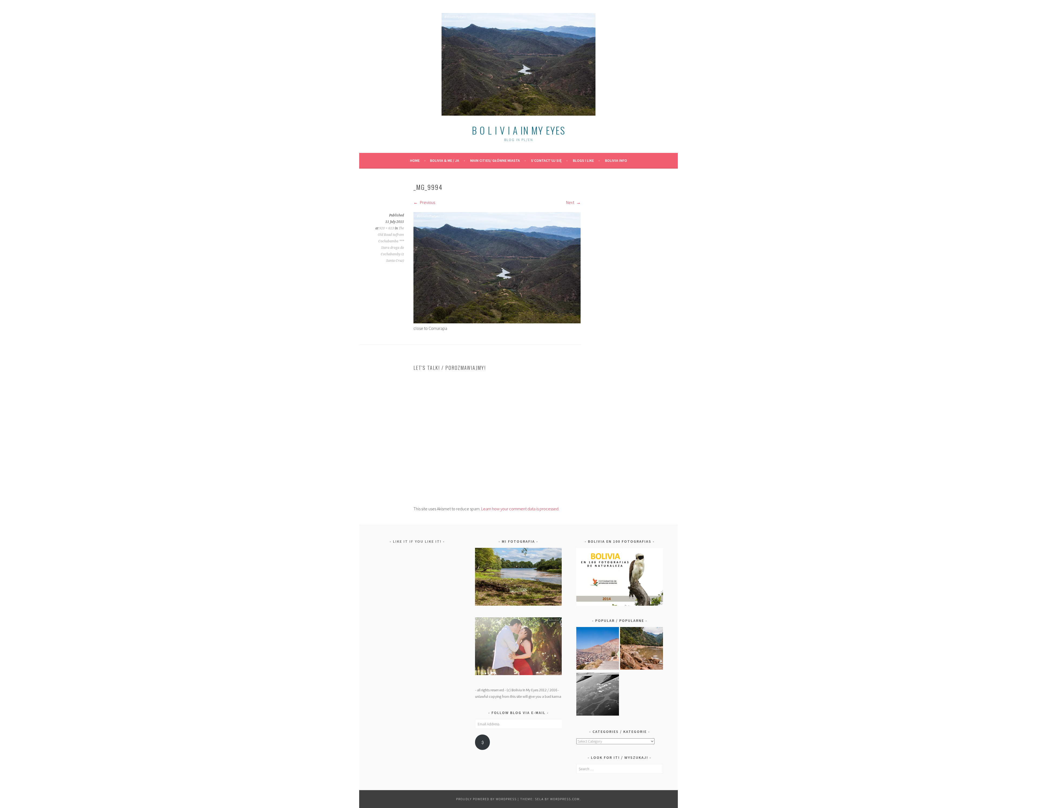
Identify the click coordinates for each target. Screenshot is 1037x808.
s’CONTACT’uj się (546, 160)
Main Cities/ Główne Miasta (495, 160)
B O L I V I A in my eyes (518, 130)
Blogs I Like (583, 160)
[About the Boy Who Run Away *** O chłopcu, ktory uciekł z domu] (597, 649)
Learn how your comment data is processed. (520, 508)
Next (570, 202)
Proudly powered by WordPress (486, 799)
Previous (427, 202)
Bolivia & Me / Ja (444, 160)
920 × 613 (386, 228)
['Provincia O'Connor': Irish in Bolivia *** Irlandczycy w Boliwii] (641, 649)
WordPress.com (565, 799)
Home (415, 160)
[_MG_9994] (497, 321)
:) (482, 742)
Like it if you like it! (417, 541)
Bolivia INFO (616, 160)
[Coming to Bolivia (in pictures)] (597, 695)
